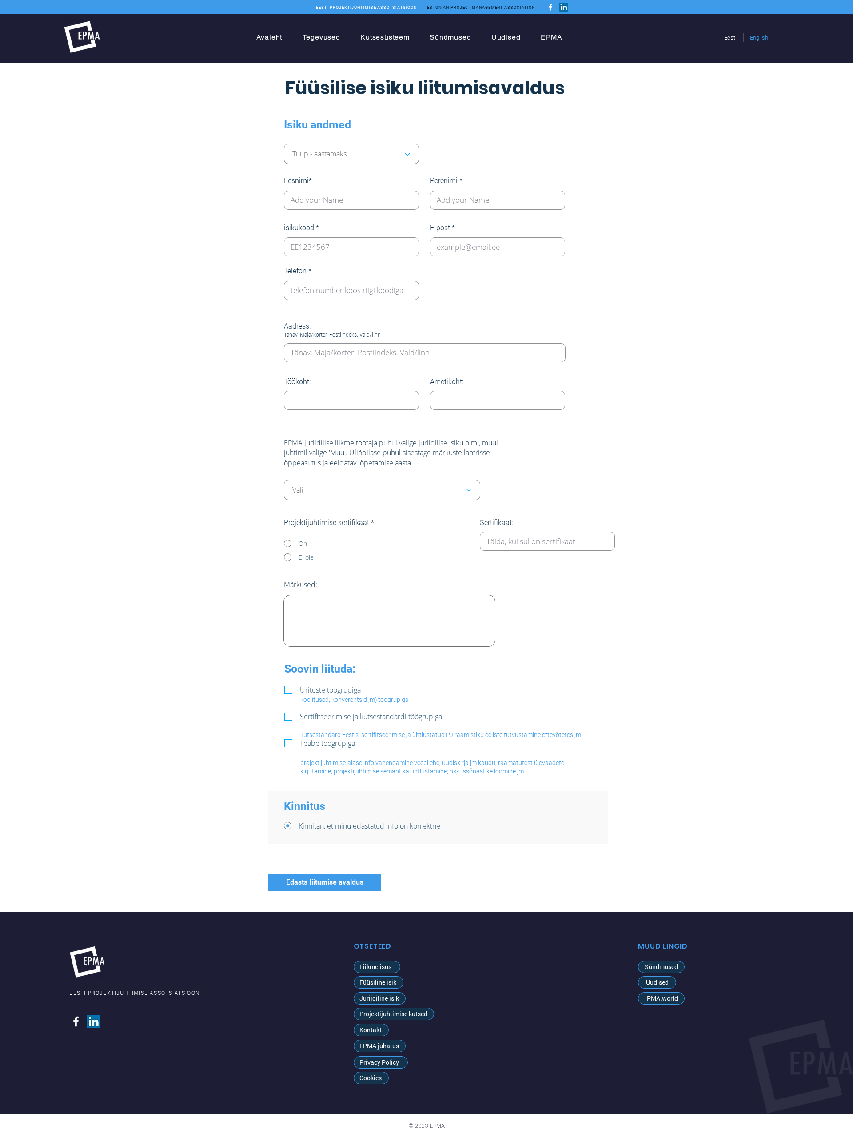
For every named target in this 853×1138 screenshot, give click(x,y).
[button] (378, 982)
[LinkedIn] (563, 7)
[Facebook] (550, 7)
